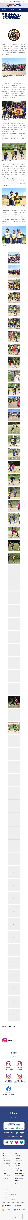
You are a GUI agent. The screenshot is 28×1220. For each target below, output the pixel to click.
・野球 (15, 1153)
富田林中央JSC (11, 1026)
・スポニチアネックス (7, 1189)
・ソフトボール (6, 1175)
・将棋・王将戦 (18, 1170)
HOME (3, 23)
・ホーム (4, 1153)
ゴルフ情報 (7, 1209)
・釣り (3, 1180)
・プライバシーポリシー (19, 1175)
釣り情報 (19, 1205)
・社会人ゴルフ (6, 1160)
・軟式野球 (17, 1158)
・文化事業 (17, 1165)
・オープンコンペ (7, 1163)
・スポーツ (4, 1170)
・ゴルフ (4, 1158)
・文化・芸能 (17, 1163)
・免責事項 (16, 1180)
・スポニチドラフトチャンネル (9, 1199)
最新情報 (4, 10)
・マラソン (4, 1168)
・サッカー (5, 1173)
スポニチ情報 (8, 1205)
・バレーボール (6, 1178)
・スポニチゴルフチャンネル (9, 1194)
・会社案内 (16, 1183)
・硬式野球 (17, 1155)
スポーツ (8, 23)
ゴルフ (12, 10)
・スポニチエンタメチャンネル (9, 1197)
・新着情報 (4, 1155)
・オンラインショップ (19, 1173)
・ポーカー (17, 1168)
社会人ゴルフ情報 (21, 1209)
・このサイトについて (19, 1178)
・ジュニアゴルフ (7, 1165)
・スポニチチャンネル (7, 1192)
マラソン (21, 10)
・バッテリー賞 (18, 1160)
